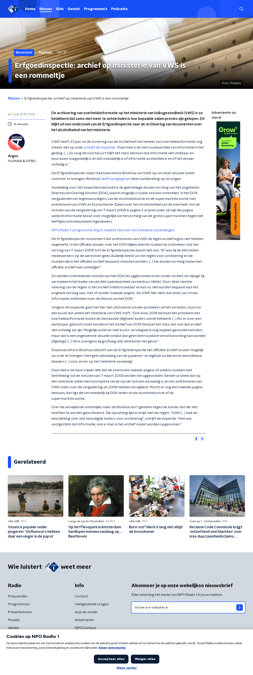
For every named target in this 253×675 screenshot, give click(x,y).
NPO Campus (85, 628)
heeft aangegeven (115, 179)
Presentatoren (20, 612)
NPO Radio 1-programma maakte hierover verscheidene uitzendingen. (113, 230)
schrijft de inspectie (99, 147)
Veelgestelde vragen (92, 604)
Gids (60, 9)
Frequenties (17, 596)
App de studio (86, 612)
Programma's (95, 9)
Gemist (74, 9)
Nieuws (45, 9)
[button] (241, 9)
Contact (81, 596)
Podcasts (119, 9)
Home (30, 9)
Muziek (14, 620)
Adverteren (84, 620)
